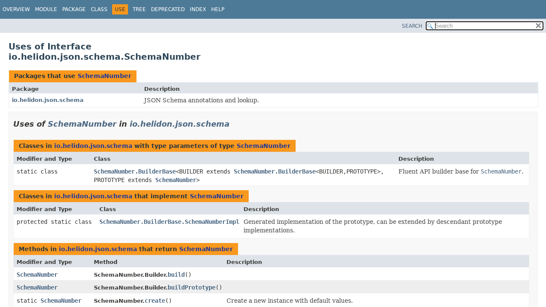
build (176, 274)
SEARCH (412, 26)
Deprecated (168, 9)
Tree (139, 9)
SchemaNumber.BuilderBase (135, 171)
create (155, 300)
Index (198, 9)
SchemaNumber (104, 75)
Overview (16, 9)
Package (74, 9)
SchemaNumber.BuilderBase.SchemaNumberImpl (169, 221)
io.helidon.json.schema (48, 100)
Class (99, 9)
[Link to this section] (235, 123)
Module (46, 9)
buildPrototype (191, 287)
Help (217, 9)
